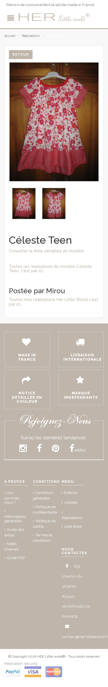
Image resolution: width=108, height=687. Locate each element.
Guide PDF (16, 558)
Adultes (70, 502)
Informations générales (15, 518)
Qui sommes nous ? (11, 498)
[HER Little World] (54, 17)
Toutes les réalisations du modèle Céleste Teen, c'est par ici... (50, 268)
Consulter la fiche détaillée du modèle (46, 251)
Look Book (73, 526)
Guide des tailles (14, 532)
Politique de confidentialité (45, 509)
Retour (21, 54)
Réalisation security (20, 663)
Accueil (9, 36)
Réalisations (30, 36)
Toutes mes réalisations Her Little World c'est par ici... (53, 301)
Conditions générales (43, 495)
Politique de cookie (44, 524)
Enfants (70, 493)
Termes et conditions (42, 538)
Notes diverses (11, 546)
